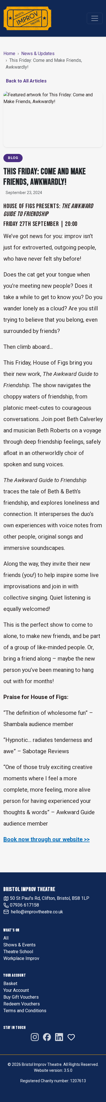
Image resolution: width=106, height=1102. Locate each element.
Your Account (16, 990)
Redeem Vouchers (21, 1004)
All (5, 938)
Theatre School (18, 951)
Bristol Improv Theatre (29, 889)
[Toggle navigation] (95, 18)
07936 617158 (24, 905)
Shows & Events (19, 945)
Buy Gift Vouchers (21, 997)
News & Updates (38, 53)
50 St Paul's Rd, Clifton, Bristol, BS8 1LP (49, 898)
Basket (10, 983)
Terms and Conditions (24, 1010)
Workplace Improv (21, 958)
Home (9, 53)
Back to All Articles (26, 81)
